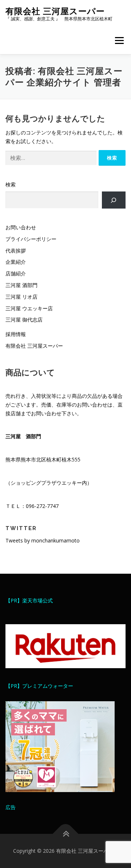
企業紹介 (15, 261)
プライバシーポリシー (30, 238)
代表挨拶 (15, 250)
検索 (10, 184)
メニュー (119, 40)
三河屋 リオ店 (21, 296)
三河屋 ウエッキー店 (29, 308)
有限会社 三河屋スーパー (55, 11)
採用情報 (15, 334)
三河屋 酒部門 (21, 285)
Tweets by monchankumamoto (42, 540)
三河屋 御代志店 (24, 319)
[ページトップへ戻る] (66, 834)
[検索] (114, 200)
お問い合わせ (20, 227)
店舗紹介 (15, 273)
